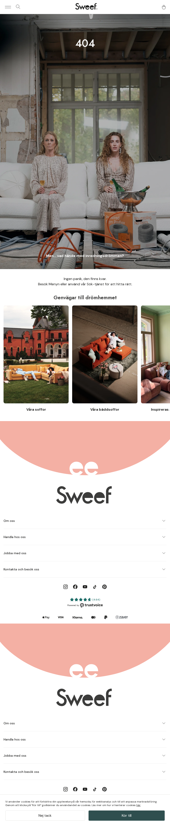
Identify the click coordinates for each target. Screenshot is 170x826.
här (138, 805)
